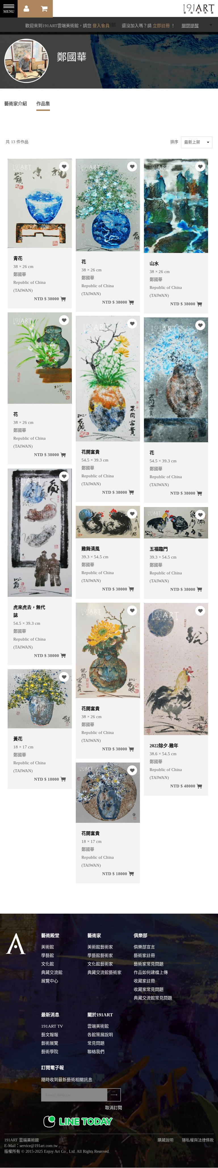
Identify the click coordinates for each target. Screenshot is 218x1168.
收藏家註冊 (144, 981)
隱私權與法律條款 (198, 1140)
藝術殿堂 (50, 935)
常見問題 (95, 1043)
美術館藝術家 (100, 947)
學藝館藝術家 (100, 955)
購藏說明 (165, 1140)
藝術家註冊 (144, 955)
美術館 (47, 947)
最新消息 (50, 1014)
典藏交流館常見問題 (153, 998)
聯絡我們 (95, 1051)
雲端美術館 (98, 1026)
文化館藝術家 (100, 964)
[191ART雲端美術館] (198, 9)
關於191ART (100, 1014)
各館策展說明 (100, 1034)
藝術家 (94, 935)
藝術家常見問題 (149, 964)
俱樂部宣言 (144, 947)
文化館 (47, 964)
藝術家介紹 (15, 103)
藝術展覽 (49, 1043)
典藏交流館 (51, 972)
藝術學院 (49, 1051)
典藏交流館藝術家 (104, 972)
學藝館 (47, 955)
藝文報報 (49, 1034)
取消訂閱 (113, 1107)
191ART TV (52, 1026)
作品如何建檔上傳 (151, 972)
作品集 (43, 103)
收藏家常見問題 (149, 989)
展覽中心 (49, 981)
